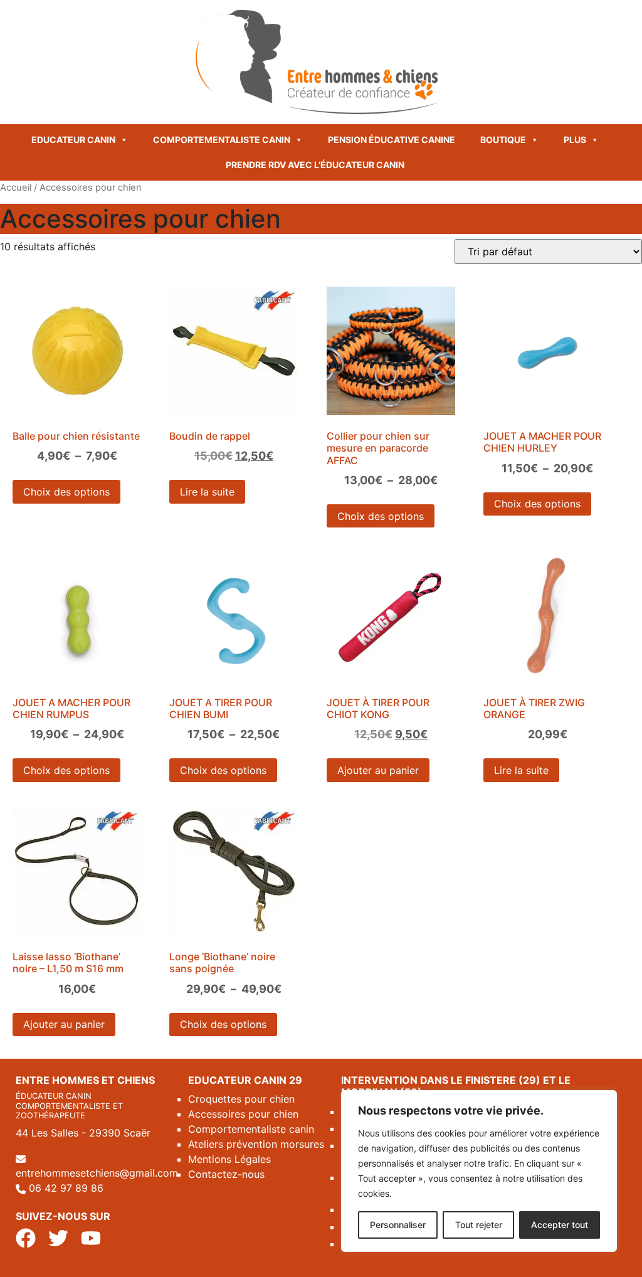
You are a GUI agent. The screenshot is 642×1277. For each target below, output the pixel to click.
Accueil (15, 187)
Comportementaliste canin (221, 139)
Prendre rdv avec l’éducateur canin (315, 164)
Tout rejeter (478, 1224)
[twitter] (58, 1237)
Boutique (503, 139)
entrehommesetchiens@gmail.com (97, 1173)
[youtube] (91, 1237)
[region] (479, 1171)
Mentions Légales (229, 1159)
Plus (575, 139)
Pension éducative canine (391, 139)
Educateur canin (73, 139)
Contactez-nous (226, 1174)
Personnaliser (398, 1224)
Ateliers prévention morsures (256, 1144)
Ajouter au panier (378, 770)
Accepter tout (559, 1224)
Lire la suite (207, 491)
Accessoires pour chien (243, 1114)
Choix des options (66, 491)
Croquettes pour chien (241, 1099)
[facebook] (26, 1237)
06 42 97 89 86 (66, 1188)
